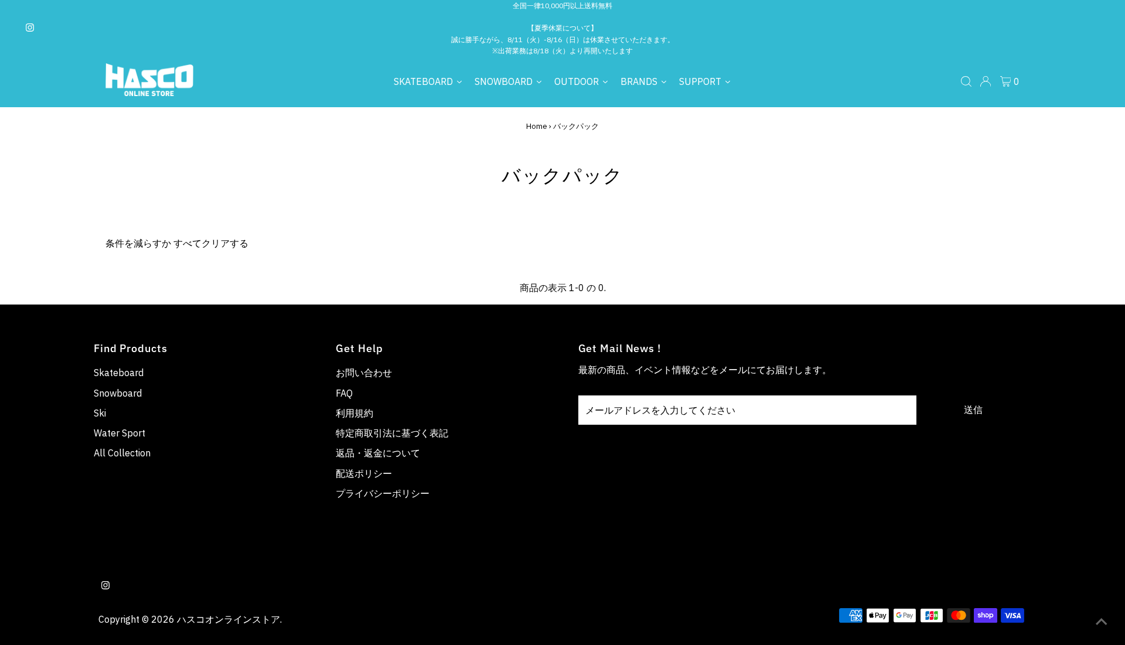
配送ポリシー (364, 473)
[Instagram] (30, 28)
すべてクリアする (210, 243)
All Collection (122, 453)
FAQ (344, 393)
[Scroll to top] (1101, 621)
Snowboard (118, 393)
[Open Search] (966, 81)
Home (536, 126)
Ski (100, 413)
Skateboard (119, 372)
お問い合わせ (364, 372)
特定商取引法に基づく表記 (392, 433)
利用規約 (354, 413)
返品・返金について (378, 453)
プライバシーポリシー (382, 493)
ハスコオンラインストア (228, 619)
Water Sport (119, 433)
